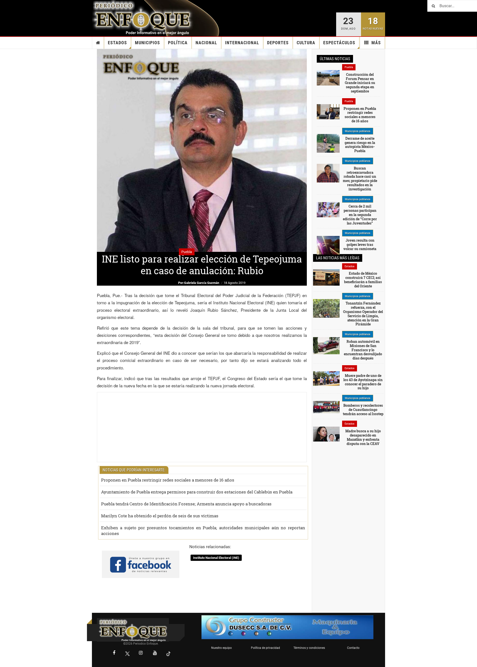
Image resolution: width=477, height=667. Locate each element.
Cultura (306, 42)
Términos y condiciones (309, 648)
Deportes (278, 42)
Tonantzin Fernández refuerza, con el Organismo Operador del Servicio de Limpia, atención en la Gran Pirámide (363, 313)
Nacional (206, 42)
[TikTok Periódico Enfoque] (168, 653)
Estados (117, 42)
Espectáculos (339, 42)
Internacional (242, 42)
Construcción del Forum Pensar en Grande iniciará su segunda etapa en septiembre (360, 82)
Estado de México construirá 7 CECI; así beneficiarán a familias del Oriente (363, 279)
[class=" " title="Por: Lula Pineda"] (328, 146)
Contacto (353, 648)
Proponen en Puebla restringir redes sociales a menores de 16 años (167, 480)
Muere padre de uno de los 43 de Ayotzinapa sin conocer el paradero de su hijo (363, 381)
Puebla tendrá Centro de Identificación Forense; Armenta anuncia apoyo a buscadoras (186, 504)
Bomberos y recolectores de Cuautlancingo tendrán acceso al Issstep (363, 409)
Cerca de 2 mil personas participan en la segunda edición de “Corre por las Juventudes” (360, 214)
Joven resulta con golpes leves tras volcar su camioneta (359, 244)
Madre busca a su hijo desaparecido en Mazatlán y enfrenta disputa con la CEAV (363, 437)
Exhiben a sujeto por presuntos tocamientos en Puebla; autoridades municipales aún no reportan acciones (203, 530)
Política (178, 42)
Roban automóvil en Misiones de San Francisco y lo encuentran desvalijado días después (363, 349)
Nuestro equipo (221, 648)
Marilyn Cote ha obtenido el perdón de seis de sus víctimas (159, 516)
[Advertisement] (202, 427)
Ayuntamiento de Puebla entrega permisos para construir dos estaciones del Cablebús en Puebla (196, 492)
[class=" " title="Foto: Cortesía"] (328, 77)
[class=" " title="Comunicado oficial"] (326, 313)
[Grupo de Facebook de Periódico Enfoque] (140, 560)
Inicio (98, 43)
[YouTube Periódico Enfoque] (155, 653)
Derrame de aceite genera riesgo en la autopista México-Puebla (360, 144)
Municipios (147, 42)
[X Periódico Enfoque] (127, 653)
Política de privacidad (265, 648)
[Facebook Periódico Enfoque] (114, 653)
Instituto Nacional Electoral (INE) (216, 558)
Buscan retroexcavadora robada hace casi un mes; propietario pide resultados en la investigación (360, 178)
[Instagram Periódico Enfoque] (141, 653)
